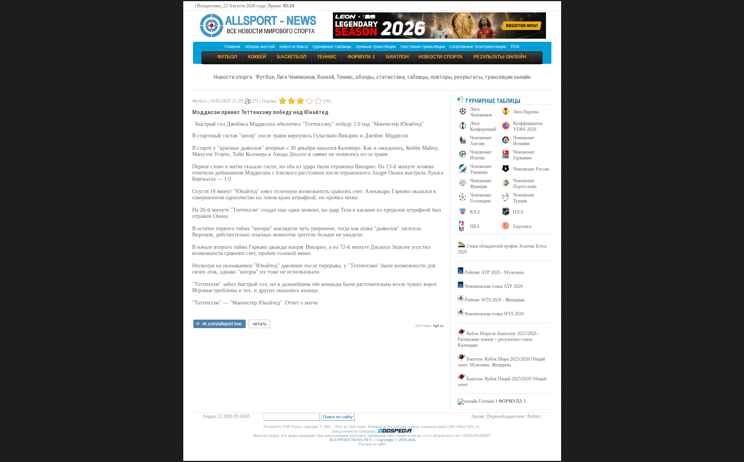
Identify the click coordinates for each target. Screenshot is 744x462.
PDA (515, 46)
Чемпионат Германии (523, 155)
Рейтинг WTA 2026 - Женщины (495, 300)
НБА (475, 226)
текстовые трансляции (422, 46)
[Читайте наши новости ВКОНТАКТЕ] (231, 326)
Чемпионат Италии (480, 155)
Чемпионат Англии (480, 140)
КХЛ (475, 212)
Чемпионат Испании (523, 140)
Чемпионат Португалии (524, 183)
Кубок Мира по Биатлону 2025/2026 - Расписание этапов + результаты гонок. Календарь (498, 339)
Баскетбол (291, 57)
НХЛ (518, 212)
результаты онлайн (500, 57)
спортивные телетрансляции (478, 46)
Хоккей (257, 57)
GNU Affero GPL (460, 426)
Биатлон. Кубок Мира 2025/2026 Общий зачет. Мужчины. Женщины (501, 362)
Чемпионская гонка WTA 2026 (494, 314)
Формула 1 (361, 57)
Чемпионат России (531, 169)
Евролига (522, 226)
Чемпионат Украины (480, 169)
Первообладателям (505, 416)
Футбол (227, 57)
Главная (232, 46)
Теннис (327, 57)
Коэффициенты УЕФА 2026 (527, 126)
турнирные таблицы (331, 46)
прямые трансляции (376, 46)
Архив (477, 416)
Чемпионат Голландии (480, 198)
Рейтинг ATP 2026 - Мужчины (494, 272)
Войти (533, 416)
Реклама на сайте (372, 444)
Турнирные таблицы (492, 101)
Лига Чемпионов (481, 112)
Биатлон (397, 57)
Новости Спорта (440, 57)
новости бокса (293, 46)
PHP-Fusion (292, 426)
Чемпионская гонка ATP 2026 (494, 286)
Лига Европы (526, 112)
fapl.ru (438, 325)
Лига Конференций (483, 126)
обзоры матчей (260, 46)
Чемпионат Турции (523, 198)
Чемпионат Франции (480, 183)
